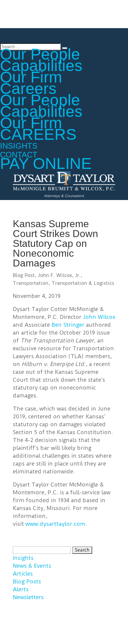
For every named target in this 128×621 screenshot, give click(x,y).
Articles (23, 573)
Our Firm (31, 77)
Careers (28, 88)
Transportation (30, 283)
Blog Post (24, 275)
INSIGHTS (18, 145)
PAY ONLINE (46, 163)
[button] (116, 9)
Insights (23, 558)
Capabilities (41, 65)
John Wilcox (99, 317)
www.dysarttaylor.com (55, 524)
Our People (40, 100)
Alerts (21, 589)
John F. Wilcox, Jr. (59, 275)
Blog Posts (27, 581)
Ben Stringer (68, 324)
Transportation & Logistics (83, 283)
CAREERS (38, 134)
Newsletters (28, 597)
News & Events (32, 565)
